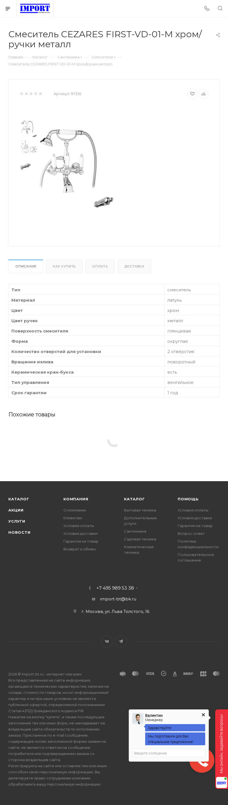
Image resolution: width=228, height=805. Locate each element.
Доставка (134, 266)
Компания (75, 499)
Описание (25, 266)
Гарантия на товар (80, 541)
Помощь (188, 499)
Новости (19, 532)
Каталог (18, 499)
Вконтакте (107, 641)
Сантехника (135, 531)
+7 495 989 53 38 (115, 588)
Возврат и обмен (79, 549)
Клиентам (72, 518)
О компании (74, 510)
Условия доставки (80, 533)
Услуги (16, 521)
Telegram (121, 641)
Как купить (64, 266)
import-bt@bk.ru (118, 599)
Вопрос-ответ (191, 533)
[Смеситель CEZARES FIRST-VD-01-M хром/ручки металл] (76, 168)
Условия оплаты (78, 525)
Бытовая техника (140, 510)
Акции (16, 510)
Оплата (100, 266)
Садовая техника (140, 539)
